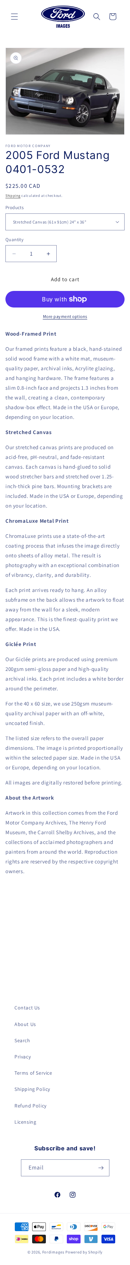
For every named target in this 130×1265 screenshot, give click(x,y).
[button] (14, 17)
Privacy (22, 1056)
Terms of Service (33, 1073)
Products (14, 207)
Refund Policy (30, 1105)
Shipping (13, 195)
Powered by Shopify (84, 1252)
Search (22, 1040)
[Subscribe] (101, 1167)
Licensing (25, 1122)
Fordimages (53, 1252)
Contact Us (27, 1007)
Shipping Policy (32, 1089)
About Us (25, 1024)
